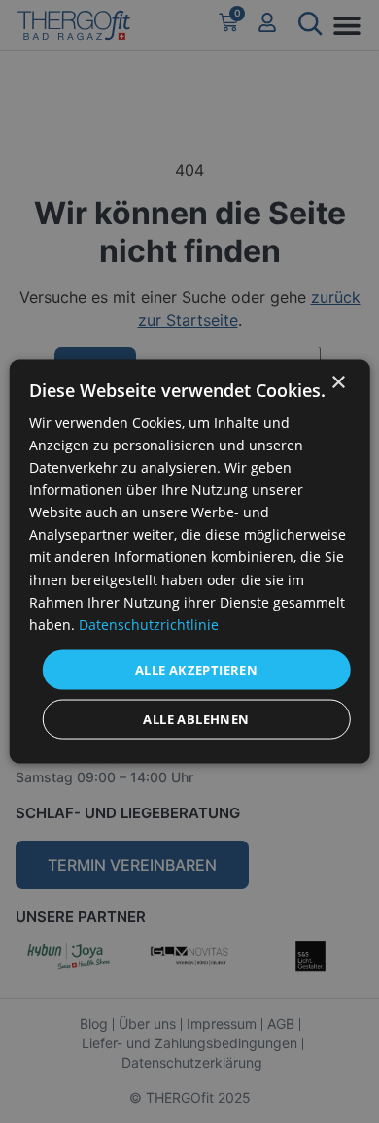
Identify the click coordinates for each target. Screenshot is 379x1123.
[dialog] (190, 561)
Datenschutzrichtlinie (149, 623)
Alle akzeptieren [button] (196, 668)
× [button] (337, 382)
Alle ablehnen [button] (196, 719)
